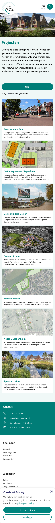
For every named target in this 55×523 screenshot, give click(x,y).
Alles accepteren (27, 510)
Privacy (6, 480)
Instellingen (27, 517)
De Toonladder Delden (15, 213)
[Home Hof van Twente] (9, 8)
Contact (6, 449)
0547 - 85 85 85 (16, 413)
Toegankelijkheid (10, 486)
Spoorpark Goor (12, 381)
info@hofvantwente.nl (20, 418)
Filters (26, 86)
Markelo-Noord (12, 298)
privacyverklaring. (26, 503)
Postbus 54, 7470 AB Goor (21, 427)
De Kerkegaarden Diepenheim (20, 171)
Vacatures (7, 455)
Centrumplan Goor (14, 129)
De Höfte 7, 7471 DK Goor (21, 423)
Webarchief (8, 459)
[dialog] (27, 505)
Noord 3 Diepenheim (15, 338)
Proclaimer (8, 483)
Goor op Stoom (12, 256)
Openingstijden (10, 452)
